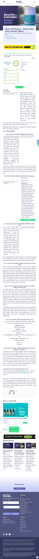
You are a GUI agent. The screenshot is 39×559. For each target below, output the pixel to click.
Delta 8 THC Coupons (24, 507)
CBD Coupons (23, 500)
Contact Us (22, 521)
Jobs (21, 529)
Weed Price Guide (24, 510)
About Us (22, 519)
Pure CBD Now (29, 470)
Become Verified (6, 519)
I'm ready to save (19, 488)
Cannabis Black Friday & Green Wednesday (26, 513)
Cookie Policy (23, 522)
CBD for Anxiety (23, 505)
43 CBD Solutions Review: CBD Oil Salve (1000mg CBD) (19, 452)
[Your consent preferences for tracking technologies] (37, 557)
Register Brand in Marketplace (9, 522)
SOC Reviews (10, 33)
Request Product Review (8, 521)
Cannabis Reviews (24, 503)
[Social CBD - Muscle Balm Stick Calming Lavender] (8, 63)
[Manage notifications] (1, 557)
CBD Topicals (23, 371)
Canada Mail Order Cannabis (26, 502)
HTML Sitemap (23, 527)
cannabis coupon (25, 372)
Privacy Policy (23, 524)
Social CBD (23, 94)
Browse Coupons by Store (25, 498)
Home (6, 33)
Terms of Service (23, 526)
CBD (14, 33)
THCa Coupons (23, 508)
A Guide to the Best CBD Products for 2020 (8, 452)
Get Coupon (25, 422)
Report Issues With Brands (25, 530)
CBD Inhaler (29, 468)
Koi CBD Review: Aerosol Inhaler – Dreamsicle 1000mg (30, 452)
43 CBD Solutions (18, 468)
